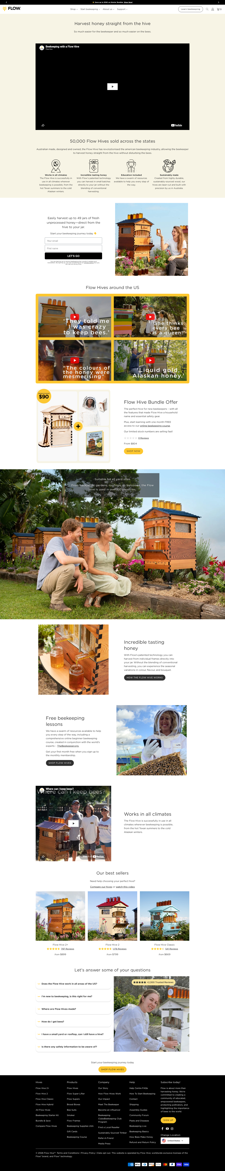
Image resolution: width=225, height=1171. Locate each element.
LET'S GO (73, 256)
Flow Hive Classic (45, 1099)
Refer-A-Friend (106, 1138)
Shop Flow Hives (60, 763)
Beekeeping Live (137, 1126)
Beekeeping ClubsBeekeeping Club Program (110, 1118)
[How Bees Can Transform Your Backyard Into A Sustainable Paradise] (74, 360)
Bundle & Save (43, 1120)
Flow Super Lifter (76, 1093)
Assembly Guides (138, 1110)
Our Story (103, 1088)
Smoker (71, 1115)
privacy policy (89, 263)
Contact (133, 1099)
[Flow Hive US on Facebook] (163, 1128)
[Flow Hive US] (12, 9)
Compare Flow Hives (46, 1126)
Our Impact (104, 1099)
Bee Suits (71, 1110)
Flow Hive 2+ (42, 1088)
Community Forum (139, 1115)
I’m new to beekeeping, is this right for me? (67, 996)
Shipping (134, 1104)
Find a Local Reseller (108, 1127)
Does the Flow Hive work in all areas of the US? (69, 983)
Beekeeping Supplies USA (80, 1126)
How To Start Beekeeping (142, 1093)
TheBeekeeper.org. (68, 745)
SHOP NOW (133, 451)
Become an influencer (109, 1110)
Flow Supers (73, 1099)
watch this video (125, 886)
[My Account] (212, 9)
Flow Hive (49, 1153)
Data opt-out (103, 1153)
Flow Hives (72, 1088)
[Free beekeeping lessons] (151, 740)
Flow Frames (73, 1120)
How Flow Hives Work (109, 1093)
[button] (38, 338)
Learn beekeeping (190, 9)
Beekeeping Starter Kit (47, 1115)
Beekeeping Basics (139, 1131)
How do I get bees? (53, 1021)
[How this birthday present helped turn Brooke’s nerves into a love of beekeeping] (150, 316)
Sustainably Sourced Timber (112, 1132)
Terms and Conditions (68, 1153)
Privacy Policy (88, 1153)
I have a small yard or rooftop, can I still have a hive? (73, 1034)
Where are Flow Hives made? (59, 1008)
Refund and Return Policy (142, 1142)
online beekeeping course (155, 425)
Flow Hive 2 (42, 1093)
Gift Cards (72, 1131)
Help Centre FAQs (138, 1088)
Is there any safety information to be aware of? (69, 1046)
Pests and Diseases (139, 1120)
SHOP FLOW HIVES (112, 1069)
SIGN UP (168, 1120)
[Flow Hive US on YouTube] (167, 1128)
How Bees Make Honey (141, 1137)
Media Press (104, 1143)
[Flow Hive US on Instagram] (172, 1128)
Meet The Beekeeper (108, 1104)
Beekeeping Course (77, 1137)
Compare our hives (101, 886)
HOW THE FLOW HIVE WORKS (145, 677)
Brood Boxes (73, 1104)
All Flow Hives (43, 1110)
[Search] (207, 9)
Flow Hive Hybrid (44, 1104)
